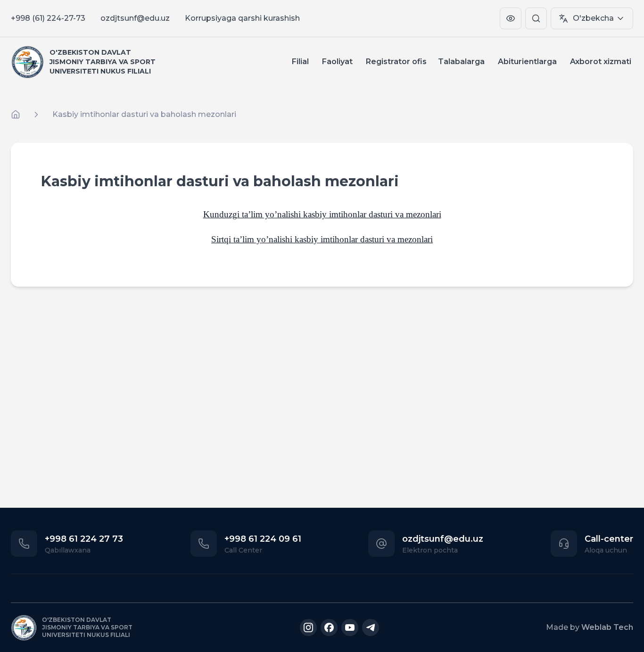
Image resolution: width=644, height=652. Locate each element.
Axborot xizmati (600, 61)
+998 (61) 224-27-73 (48, 18)
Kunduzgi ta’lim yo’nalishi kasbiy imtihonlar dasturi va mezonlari (322, 214)
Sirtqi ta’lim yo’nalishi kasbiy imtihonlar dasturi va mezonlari (322, 239)
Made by (589, 627)
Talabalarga (461, 61)
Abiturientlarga (527, 61)
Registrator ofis (396, 61)
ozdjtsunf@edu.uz (135, 18)
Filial (300, 61)
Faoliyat (337, 61)
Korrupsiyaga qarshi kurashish (242, 18)
